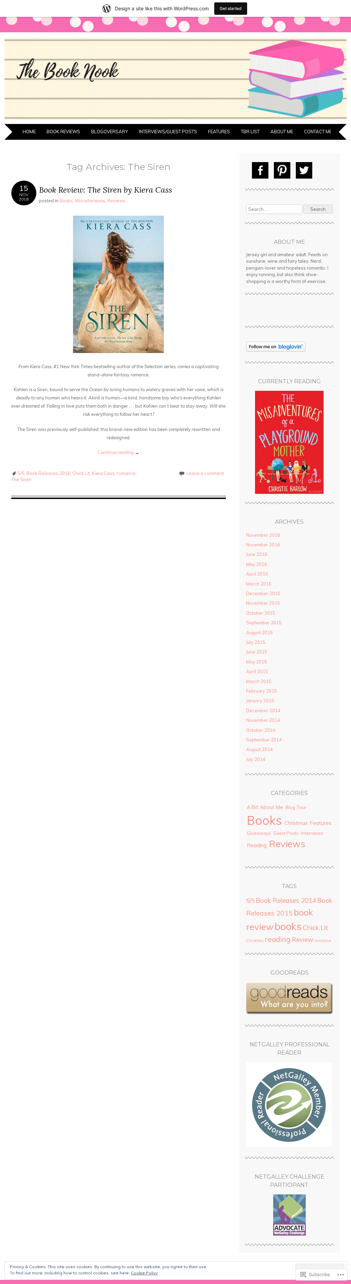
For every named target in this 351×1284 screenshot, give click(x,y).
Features (219, 131)
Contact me (318, 131)
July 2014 (255, 759)
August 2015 (259, 632)
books (288, 926)
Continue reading (118, 452)
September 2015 (264, 622)
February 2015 (261, 691)
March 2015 (258, 681)
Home (29, 131)
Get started (231, 8)
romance (126, 473)
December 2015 (263, 593)
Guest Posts (286, 833)
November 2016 (263, 544)
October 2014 (260, 730)
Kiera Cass (103, 473)
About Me (281, 131)
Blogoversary (109, 131)
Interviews (312, 833)
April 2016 (257, 574)
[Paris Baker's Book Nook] (175, 119)
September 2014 (264, 739)
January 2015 (260, 700)
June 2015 (256, 652)
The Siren (21, 479)
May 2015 (256, 661)
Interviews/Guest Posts (168, 131)
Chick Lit (81, 473)
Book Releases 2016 (48, 473)
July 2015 (255, 642)
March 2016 (258, 584)
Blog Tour (296, 807)
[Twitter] (304, 170)
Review (302, 940)
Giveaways (259, 833)
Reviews (116, 200)
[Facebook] (260, 170)
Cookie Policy (144, 1272)
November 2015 (263, 603)
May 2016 (256, 564)
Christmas (296, 823)
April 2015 (257, 671)
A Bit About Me (265, 807)
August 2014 (259, 749)
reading (278, 939)
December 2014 (263, 710)
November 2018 (263, 535)
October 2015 (260, 613)
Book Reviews (63, 131)
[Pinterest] (282, 170)
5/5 (20, 473)
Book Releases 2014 (286, 900)
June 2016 (256, 554)
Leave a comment (205, 473)
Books (66, 200)
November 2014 (263, 720)
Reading (257, 845)
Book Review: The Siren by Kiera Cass (105, 190)
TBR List (250, 131)
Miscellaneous (90, 200)
